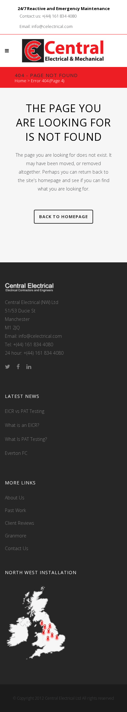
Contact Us (16, 548)
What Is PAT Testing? (26, 439)
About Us (14, 497)
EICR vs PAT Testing (24, 411)
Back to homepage (63, 216)
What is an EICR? (22, 425)
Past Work (15, 510)
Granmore (15, 536)
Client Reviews (19, 523)
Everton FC (16, 453)
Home (20, 81)
